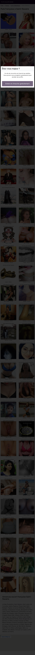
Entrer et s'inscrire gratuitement (17, 84)
